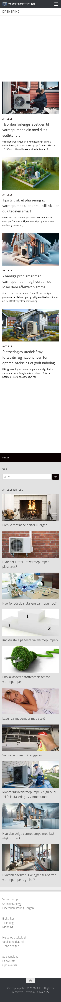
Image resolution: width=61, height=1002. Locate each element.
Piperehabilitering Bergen (18, 908)
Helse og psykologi (14, 937)
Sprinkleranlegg (11, 904)
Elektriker (8, 918)
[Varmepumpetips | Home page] (24, 4)
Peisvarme (8, 961)
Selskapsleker (10, 956)
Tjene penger (10, 946)
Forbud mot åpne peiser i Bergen (24, 525)
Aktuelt (7, 118)
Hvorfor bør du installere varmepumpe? (29, 603)
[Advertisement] (30, 49)
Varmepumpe (10, 899)
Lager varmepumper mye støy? (23, 718)
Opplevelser (9, 965)
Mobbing (7, 927)
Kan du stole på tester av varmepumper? (30, 640)
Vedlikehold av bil (13, 942)
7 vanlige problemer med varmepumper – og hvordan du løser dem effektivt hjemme (26, 281)
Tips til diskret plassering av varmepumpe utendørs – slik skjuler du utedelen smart (30, 206)
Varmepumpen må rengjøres (22, 755)
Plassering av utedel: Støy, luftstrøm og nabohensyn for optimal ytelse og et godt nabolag (28, 357)
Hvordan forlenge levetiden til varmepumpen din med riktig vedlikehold (25, 130)
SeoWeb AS (42, 992)
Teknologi (8, 923)
